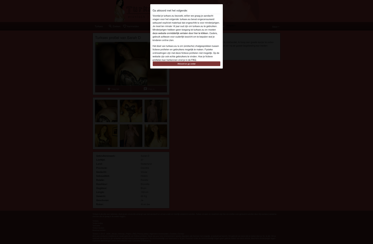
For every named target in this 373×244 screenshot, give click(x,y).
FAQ (193, 60)
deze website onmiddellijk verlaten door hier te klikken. (181, 33)
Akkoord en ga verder (186, 63)
